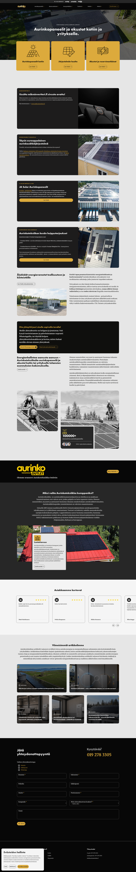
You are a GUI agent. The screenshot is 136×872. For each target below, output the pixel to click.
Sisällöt (49, 855)
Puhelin (21, 784)
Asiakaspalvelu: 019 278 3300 (94, 855)
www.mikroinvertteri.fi (38, 103)
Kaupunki (22, 802)
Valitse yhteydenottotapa (26, 762)
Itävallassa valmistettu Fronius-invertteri (56, 151)
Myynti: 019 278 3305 (92, 853)
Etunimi (22, 775)
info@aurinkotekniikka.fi (92, 858)
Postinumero (76, 793)
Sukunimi (75, 775)
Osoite (21, 793)
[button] (39, 6)
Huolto (49, 853)
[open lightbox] (98, 247)
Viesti (20, 811)
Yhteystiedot (50, 858)
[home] (21, 6)
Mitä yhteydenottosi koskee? (82, 802)
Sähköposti (75, 784)
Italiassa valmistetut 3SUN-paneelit (33, 151)
